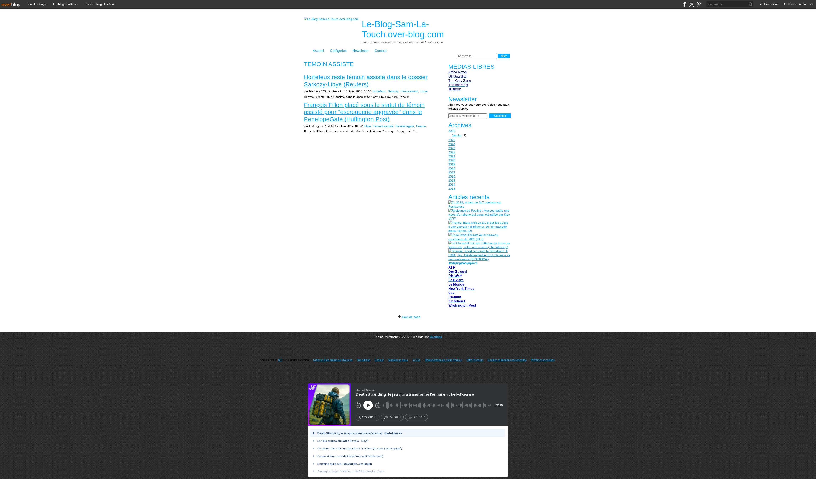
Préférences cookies (543, 359)
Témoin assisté (383, 126)
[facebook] (684, 4)
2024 (451, 144)
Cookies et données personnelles (507, 359)
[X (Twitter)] (691, 4)
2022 (451, 152)
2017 (451, 172)
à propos (419, 417)
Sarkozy (393, 91)
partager (395, 417)
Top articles (363, 359)
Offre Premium (475, 359)
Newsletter (361, 51)
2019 (451, 164)
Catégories (338, 51)
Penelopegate (404, 126)
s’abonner (370, 417)
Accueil (318, 51)
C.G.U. (417, 359)
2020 (451, 160)
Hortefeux (379, 91)
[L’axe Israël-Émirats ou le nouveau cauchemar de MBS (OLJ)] (479, 237)
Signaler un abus (398, 359)
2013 (451, 188)
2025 (451, 140)
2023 (451, 148)
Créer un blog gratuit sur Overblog (333, 359)
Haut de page (411, 316)
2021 (451, 156)
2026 (451, 130)
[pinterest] (698, 4)
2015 (451, 180)
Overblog (436, 336)
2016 (451, 176)
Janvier (457, 135)
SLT (280, 359)
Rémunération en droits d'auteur (443, 359)
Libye (424, 91)
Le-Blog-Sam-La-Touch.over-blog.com (403, 29)
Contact (380, 51)
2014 (451, 184)
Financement (409, 91)
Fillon (367, 126)
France (421, 126)
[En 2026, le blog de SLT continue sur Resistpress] (479, 204)
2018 (451, 168)
